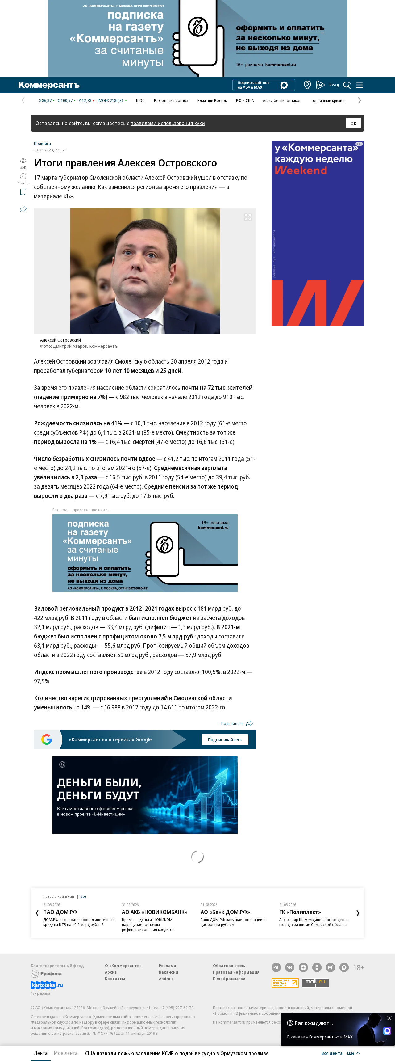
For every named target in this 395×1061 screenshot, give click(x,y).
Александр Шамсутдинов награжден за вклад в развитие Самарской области (314, 922)
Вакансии (168, 972)
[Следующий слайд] (358, 913)
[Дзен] (303, 967)
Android (166, 978)
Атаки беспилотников (282, 100)
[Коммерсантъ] (49, 85)
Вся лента (332, 1053)
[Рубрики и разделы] (359, 85)
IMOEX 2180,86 (111, 100)
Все (83, 896)
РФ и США (245, 100)
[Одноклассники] (317, 967)
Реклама (167, 965)
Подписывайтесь (225, 739)
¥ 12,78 (85, 100)
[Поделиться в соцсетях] (23, 209)
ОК (353, 123)
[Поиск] (347, 85)
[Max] (344, 967)
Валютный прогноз (171, 100)
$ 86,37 (45, 100)
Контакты (115, 978)
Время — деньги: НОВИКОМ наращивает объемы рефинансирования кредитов (148, 924)
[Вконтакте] (289, 967)
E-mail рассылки (229, 978)
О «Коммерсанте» (123, 965)
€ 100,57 (65, 100)
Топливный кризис (327, 100)
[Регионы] (307, 85)
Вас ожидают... (314, 1023)
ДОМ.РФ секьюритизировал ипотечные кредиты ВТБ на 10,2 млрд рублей (78, 922)
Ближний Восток (212, 100)
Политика (42, 143)
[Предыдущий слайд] (37, 913)
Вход (334, 85)
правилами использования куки (168, 123)
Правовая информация (236, 972)
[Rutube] (330, 967)
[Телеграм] (276, 967)
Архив (111, 972)
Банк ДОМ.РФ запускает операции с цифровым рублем (233, 922)
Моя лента (65, 1053)
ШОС (140, 100)
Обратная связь (229, 965)
